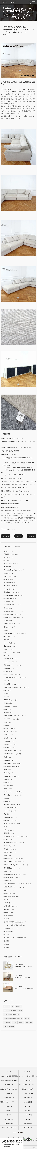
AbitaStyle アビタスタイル (11, 554)
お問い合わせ (29, 1022)
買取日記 (6, 944)
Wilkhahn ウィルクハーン (11, 903)
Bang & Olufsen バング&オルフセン (13, 595)
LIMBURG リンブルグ (9, 747)
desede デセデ (8, 630)
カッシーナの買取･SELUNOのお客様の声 (13, 1018)
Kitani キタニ (7, 722)
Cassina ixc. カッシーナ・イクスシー (14, 611)
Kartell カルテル (8, 709)
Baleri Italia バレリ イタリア (11, 592)
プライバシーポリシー (9, 1026)
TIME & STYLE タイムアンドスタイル (14, 862)
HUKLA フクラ (7, 690)
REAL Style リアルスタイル (11, 808)
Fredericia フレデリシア (10, 662)
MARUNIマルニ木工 (9, 760)
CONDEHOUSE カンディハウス (12, 624)
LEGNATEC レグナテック (10, 741)
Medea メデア (8, 770)
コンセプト (18, 1006)
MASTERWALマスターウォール (12, 763)
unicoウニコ (7, 881)
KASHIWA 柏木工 (9, 713)
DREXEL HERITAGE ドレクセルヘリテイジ (15, 633)
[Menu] (34, 2)
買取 (12, 1006)
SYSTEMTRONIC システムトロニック (14, 843)
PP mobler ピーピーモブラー (12, 804)
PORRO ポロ (7, 801)
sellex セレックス (9, 830)
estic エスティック (9, 649)
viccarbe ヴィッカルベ (10, 893)
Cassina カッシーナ (9, 608)
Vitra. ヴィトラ (8, 900)
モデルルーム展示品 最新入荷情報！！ (15, 925)
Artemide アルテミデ (9, 582)
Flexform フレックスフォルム (8, 529)
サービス (27, 1018)
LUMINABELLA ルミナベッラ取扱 (12, 754)
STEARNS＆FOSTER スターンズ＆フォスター (16, 836)
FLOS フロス (7, 655)
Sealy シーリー (8, 827)
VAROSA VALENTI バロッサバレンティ (14, 887)
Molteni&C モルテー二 (10, 779)
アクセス (14, 1022)
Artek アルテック (9, 579)
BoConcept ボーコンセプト (11, 598)
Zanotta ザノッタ (9, 915)
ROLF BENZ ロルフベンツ (11, 820)
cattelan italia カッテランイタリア (13, 617)
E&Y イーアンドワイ (9, 636)
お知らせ (6, 919)
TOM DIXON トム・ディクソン (12, 868)
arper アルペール (9, 573)
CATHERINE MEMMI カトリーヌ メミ (13, 614)
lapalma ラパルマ (9, 735)
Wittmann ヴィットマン (10, 909)
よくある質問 (7, 1022)
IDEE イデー (7, 697)
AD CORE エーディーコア (11, 564)
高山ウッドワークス (10, 849)
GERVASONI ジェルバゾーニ (11, 668)
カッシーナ (6, 1006)
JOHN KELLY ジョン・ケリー (11, 700)
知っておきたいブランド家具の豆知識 (15, 938)
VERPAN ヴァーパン (9, 890)
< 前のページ (5, 536)
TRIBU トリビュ (8, 871)
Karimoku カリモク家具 (10, 706)
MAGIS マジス (7, 757)
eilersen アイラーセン (10, 643)
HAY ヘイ (6, 681)
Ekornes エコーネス (9, 646)
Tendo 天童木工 (8, 855)
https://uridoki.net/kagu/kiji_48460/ (10, 504)
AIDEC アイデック (9, 567)
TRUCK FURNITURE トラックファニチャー (15, 874)
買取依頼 (6, 941)
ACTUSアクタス (8, 557)
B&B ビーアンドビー (10, 589)
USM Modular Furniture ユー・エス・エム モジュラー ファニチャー (18, 884)
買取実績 (6, 947)
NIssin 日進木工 (9, 789)
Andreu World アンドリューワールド (14, 570)
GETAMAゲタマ (8, 671)
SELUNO (11, 478)
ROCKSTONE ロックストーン (11, 817)
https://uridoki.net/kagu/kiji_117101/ (10, 507)
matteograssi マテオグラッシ (12, 766)
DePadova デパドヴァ (10, 627)
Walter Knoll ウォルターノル (11, 896)
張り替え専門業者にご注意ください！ (15, 922)
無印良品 (6, 934)
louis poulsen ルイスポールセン (12, 751)
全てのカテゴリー (9, 551)
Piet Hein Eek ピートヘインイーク (13, 792)
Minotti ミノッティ (9, 773)
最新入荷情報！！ (9, 931)
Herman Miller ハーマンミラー (12, 684)
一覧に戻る (19, 536)
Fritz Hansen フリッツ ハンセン (12, 665)
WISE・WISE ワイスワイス (11, 906)
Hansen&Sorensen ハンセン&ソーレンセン (15, 678)
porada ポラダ (8, 798)
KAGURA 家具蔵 (8, 703)
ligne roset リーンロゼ (10, 744)
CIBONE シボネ (8, 621)
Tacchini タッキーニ (9, 846)
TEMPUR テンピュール (10, 852)
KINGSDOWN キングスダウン (11, 719)
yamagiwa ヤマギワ (9, 912)
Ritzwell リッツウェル (10, 811)
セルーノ (21, 1022)
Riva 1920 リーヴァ (9, 814)
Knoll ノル (6, 725)
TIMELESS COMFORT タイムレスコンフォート (16, 865)
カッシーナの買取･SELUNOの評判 (11, 1014)
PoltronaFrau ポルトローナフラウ (13, 795)
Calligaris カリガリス (10, 602)
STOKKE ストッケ (8, 839)
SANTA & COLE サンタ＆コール (12, 823)
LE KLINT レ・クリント (10, 738)
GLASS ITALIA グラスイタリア (12, 675)
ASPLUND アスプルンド (10, 586)
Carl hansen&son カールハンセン (13, 605)
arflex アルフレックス (10, 576)
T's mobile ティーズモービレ (12, 877)
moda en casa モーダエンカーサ (13, 776)
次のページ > (31, 536)
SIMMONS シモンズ (9, 833)
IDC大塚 (6, 693)
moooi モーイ (7, 782)
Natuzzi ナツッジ (8, 785)
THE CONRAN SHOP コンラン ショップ (14, 858)
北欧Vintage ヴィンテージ (11, 928)
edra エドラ (7, 640)
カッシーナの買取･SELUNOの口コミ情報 (13, 1010)
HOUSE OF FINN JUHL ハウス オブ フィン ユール (16, 687)
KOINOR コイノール (9, 728)
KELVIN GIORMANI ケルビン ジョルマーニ (15, 716)
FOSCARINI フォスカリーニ (11, 659)
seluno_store (23, 491)
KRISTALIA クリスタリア (10, 732)
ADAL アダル (7, 560)
